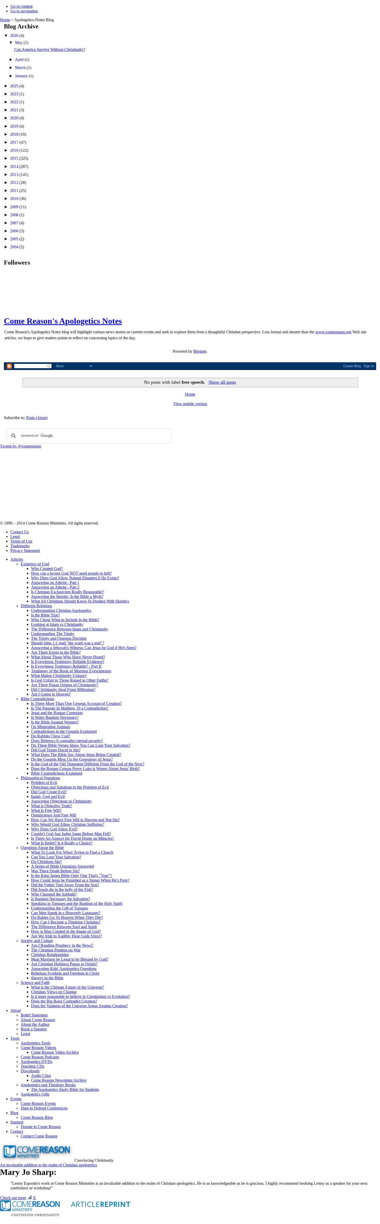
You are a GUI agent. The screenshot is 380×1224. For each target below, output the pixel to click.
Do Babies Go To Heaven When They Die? (67, 917)
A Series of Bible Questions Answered (62, 866)
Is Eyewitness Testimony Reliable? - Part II (66, 666)
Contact (16, 1131)
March (21, 67)
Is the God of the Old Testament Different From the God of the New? (87, 764)
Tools (14, 1038)
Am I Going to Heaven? (51, 694)
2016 (14, 150)
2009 (14, 207)
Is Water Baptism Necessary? (55, 717)
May (19, 42)
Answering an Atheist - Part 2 (55, 587)
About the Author (35, 1024)
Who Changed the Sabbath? (54, 894)
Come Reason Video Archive (55, 1052)
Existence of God (35, 564)
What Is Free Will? (46, 810)
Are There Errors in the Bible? (56, 652)
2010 (14, 198)
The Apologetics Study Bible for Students (65, 1089)
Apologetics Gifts (35, 1094)
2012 (14, 182)
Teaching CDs (32, 1066)
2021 (14, 110)
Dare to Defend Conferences (44, 1108)
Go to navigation (24, 11)
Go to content (21, 6)
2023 (14, 94)
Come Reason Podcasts (40, 1057)
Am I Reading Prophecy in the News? (62, 945)
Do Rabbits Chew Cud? (50, 736)
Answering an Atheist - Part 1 (55, 582)
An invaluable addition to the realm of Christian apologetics (48, 1165)
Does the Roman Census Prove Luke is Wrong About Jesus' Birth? (85, 768)
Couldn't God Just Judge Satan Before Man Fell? (71, 834)
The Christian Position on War (55, 950)
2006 (14, 231)
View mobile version (190, 404)
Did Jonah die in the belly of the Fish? (62, 889)
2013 (14, 174)
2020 (14, 118)
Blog (14, 1113)
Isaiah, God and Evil (48, 796)
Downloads (30, 1071)
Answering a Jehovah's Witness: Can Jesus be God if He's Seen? (83, 647)
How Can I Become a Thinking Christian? (65, 922)
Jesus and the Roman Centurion (57, 713)
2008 (14, 215)
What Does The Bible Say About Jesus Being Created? (76, 754)
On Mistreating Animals (50, 727)
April (20, 59)
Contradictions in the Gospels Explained (64, 731)
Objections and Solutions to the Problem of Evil (70, 787)
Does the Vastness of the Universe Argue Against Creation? (79, 1006)
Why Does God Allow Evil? (54, 829)
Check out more (13, 1198)
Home (5, 20)
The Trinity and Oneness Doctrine (59, 638)
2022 (14, 102)
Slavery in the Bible (47, 978)
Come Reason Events (38, 1103)
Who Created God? (47, 568)
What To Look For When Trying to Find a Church (72, 852)
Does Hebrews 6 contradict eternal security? (67, 740)
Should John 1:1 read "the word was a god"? (67, 643)
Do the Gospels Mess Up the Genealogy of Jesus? (72, 759)
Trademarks (19, 546)
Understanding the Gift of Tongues (59, 908)
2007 (14, 223)
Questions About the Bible (42, 847)
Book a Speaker (34, 1029)
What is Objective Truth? (51, 806)
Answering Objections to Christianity (61, 801)
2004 (14, 247)
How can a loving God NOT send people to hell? (71, 573)
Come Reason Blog (37, 1117)
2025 (14, 86)
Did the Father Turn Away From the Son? (65, 885)
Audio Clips (41, 1075)
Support (16, 1122)
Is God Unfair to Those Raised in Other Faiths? (69, 680)
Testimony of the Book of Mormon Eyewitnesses (71, 671)
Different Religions (36, 606)
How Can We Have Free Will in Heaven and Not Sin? (75, 820)
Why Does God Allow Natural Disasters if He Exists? (75, 578)
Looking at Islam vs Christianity (57, 624)
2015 (14, 158)
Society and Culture (37, 940)
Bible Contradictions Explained (56, 773)
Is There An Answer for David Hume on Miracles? (72, 838)
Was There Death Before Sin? (55, 871)
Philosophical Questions (40, 778)
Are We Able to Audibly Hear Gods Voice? (66, 936)
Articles (16, 559)
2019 (14, 126)
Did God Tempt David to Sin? (55, 750)
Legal (15, 536)
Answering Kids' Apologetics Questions (63, 968)
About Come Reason (38, 1020)
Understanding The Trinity (52, 634)
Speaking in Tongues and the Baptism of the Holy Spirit (76, 903)
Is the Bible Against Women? (55, 722)
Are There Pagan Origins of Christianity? (64, 685)
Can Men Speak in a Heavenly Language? (65, 913)
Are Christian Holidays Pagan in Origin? (64, 964)
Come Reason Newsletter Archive (59, 1080)
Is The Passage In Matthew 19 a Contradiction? (69, 708)
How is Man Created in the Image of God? (66, 931)
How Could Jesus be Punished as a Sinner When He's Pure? (80, 880)
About (15, 1010)
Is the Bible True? (45, 615)
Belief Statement (34, 1015)
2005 (14, 239)
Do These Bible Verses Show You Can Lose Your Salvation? (80, 745)
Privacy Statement (25, 550)
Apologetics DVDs (36, 1061)
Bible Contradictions (37, 699)
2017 (14, 142)
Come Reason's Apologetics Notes (63, 321)
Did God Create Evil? (49, 792)
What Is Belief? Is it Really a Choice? (61, 843)
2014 (14, 166)
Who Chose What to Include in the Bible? (65, 620)
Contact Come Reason (39, 1136)
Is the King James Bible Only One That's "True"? (71, 875)
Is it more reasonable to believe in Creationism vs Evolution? (80, 996)
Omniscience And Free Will (53, 815)
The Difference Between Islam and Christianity (69, 629)
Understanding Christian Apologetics (61, 610)
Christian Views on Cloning (54, 992)
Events (15, 1099)
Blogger (199, 351)
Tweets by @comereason (20, 446)
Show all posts (222, 382)
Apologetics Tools (35, 1043)
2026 (14, 35)
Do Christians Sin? (46, 861)
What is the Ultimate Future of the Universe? (67, 987)
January (22, 76)
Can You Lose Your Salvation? (56, 857)
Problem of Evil (44, 782)
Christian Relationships (50, 954)
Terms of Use (21, 541)
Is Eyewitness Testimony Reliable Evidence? (67, 661)
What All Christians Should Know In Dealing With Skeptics (80, 601)
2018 (14, 134)
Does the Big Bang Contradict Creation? (64, 1001)
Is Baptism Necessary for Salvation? (60, 899)
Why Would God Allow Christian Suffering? (67, 824)
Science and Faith (35, 982)
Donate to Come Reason (41, 1127)
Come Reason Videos (38, 1047)
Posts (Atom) (37, 417)
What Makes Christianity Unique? (59, 675)
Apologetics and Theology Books (48, 1085)
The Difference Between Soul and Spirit (64, 927)
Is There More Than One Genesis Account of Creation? (76, 703)
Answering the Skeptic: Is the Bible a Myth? (67, 596)
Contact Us (19, 532)
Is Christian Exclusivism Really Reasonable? (67, 592)
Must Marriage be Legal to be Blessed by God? (69, 959)
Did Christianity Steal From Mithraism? (63, 689)
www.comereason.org (333, 332)
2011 (14, 190)
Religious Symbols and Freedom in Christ (65, 973)
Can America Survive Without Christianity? (49, 49)
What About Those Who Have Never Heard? (68, 657)
